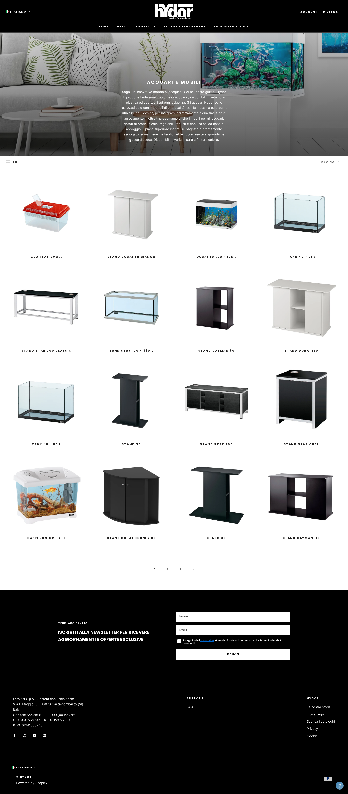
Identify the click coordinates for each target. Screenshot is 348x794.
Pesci (122, 26)
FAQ (190, 707)
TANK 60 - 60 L (46, 444)
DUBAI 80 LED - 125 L (217, 257)
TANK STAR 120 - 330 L (131, 351)
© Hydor (24, 777)
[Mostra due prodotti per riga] (8, 161)
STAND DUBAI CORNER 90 (131, 538)
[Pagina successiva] (193, 569)
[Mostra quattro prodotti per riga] (15, 161)
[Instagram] (24, 734)
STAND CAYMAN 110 (301, 538)
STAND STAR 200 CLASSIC (46, 351)
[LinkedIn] (44, 734)
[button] (340, 786)
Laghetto (145, 26)
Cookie (312, 736)
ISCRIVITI (233, 654)
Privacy (312, 729)
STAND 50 (131, 444)
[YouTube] (34, 734)
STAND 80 (216, 538)
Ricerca (330, 12)
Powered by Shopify (31, 783)
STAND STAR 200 (216, 444)
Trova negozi (317, 714)
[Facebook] (14, 734)
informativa (207, 640)
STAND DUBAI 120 (301, 351)
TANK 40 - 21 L (301, 257)
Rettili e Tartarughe (185, 26)
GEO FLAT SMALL (46, 257)
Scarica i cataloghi (321, 721)
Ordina (328, 162)
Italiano (18, 12)
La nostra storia (231, 26)
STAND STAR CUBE (301, 444)
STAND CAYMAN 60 (216, 351)
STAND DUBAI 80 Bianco (131, 257)
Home (104, 26)
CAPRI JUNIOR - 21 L (46, 538)
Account (309, 12)
